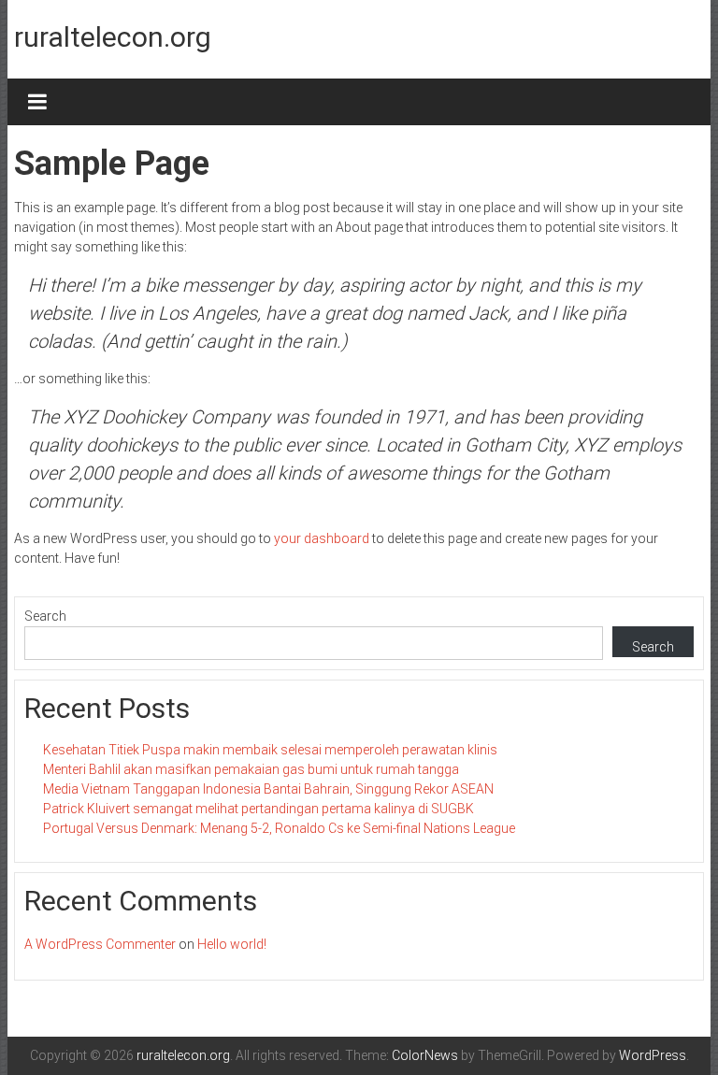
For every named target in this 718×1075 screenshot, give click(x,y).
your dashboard (321, 538)
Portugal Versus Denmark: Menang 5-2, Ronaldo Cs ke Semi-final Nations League (279, 828)
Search (45, 616)
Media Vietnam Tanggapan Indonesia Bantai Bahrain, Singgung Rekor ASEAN (268, 788)
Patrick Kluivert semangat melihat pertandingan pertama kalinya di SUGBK (258, 808)
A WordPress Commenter (100, 944)
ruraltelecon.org (112, 37)
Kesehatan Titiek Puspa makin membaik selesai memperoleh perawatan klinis (270, 749)
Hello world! (231, 944)
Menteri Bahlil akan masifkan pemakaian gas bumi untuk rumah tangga (251, 769)
